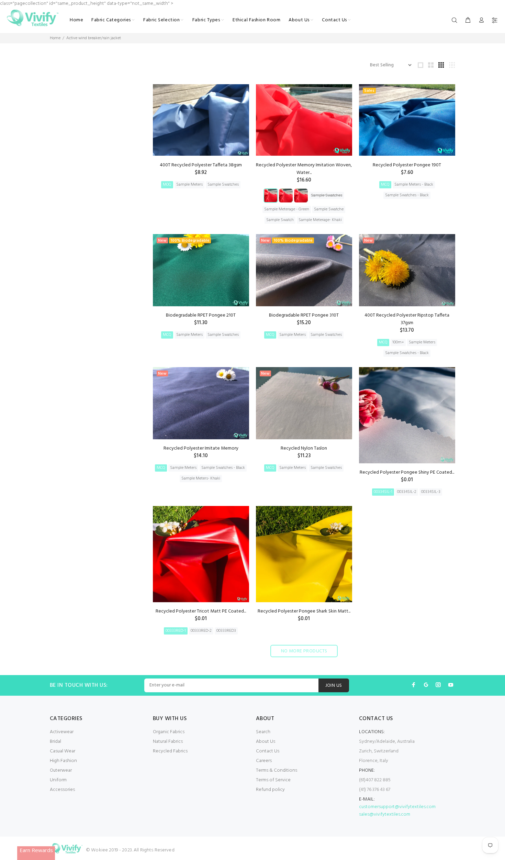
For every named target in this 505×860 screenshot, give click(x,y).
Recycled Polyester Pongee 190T (407, 165)
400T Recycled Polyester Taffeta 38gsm (201, 165)
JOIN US (333, 686)
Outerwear (61, 770)
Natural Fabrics (168, 742)
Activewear (62, 732)
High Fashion (63, 761)
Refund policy (270, 790)
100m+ (398, 342)
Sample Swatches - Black (407, 195)
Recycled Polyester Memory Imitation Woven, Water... (304, 169)
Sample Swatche (329, 209)
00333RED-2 (201, 630)
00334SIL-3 (430, 491)
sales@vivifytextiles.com (384, 814)
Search (263, 732)
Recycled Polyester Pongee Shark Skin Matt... (304, 611)
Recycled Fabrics (170, 751)
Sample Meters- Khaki (200, 478)
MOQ (167, 184)
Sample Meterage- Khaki (320, 220)
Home (55, 38)
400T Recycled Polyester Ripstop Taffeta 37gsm (406, 319)
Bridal (55, 742)
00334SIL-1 (383, 491)
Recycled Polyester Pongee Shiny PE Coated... (407, 472)
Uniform (58, 780)
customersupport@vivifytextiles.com (397, 807)
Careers (264, 761)
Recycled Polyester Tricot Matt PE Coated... (201, 611)
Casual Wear (62, 751)
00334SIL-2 (406, 491)
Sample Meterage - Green (286, 209)
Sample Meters (189, 184)
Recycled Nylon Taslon (304, 448)
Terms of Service (273, 780)
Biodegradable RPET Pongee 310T (304, 315)
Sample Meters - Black (413, 184)
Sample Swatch (280, 220)
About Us (265, 742)
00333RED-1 (176, 630)
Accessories (62, 790)
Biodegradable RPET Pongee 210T (201, 315)
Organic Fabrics (168, 732)
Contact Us (267, 751)
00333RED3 (226, 630)
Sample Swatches (223, 184)
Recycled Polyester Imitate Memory (201, 448)
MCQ (385, 184)
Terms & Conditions (276, 770)
